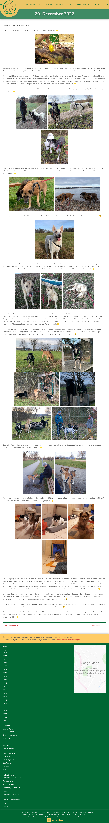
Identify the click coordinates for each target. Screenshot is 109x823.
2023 (5, 669)
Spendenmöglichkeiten (12, 777)
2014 (5, 697)
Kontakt (106, 4)
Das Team (7, 763)
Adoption (6, 742)
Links (99, 4)
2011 (5, 707)
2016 (5, 690)
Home (26, 4)
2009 (5, 714)
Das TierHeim (8, 756)
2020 (5, 656)
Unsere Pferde (8, 748)
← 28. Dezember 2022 (12, 625)
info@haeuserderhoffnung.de (68, 640)
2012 (5, 703)
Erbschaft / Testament (11, 788)
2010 (5, 710)
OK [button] (49, 820)
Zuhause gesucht (9, 731)
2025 (5, 676)
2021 (5, 659)
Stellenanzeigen (9, 770)
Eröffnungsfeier (8, 760)
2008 (5, 717)
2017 (5, 686)
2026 (5, 663)
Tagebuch (92, 4)
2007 (5, 720)
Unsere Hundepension (77, 4)
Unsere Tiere (35, 4)
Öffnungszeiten (8, 766)
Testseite (6, 725)
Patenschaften (8, 781)
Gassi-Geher (8, 791)
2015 (5, 693)
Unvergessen (8, 745)
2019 (5, 652)
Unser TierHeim (48, 4)
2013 (5, 700)
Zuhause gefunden (10, 735)
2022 (5, 666)
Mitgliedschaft (8, 784)
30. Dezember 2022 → (97, 625)
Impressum (7, 810)
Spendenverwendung (11, 794)
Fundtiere (6, 738)
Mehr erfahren (57, 820)
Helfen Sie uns (61, 4)
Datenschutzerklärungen (93, 673)
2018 (5, 683)
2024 (5, 673)
